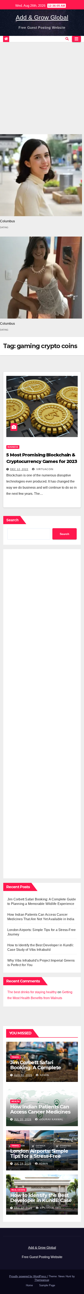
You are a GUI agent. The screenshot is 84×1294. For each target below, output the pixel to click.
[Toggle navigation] (76, 39)
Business (13, 447)
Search (12, 520)
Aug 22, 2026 (23, 1075)
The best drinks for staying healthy (32, 992)
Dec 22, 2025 (23, 1208)
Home (29, 1285)
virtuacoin (44, 469)
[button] (67, 39)
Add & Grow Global (42, 17)
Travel (15, 1057)
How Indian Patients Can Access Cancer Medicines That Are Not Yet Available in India (41, 1114)
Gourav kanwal (51, 1119)
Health (15, 1101)
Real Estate (18, 1190)
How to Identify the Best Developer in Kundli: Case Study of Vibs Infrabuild (41, 1200)
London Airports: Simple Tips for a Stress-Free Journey (39, 1156)
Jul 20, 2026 (22, 1119)
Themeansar (41, 1280)
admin (44, 1075)
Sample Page (47, 1285)
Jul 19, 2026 (22, 1163)
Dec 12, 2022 (19, 469)
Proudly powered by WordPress (28, 1276)
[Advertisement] (42, 86)
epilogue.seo (50, 1208)
